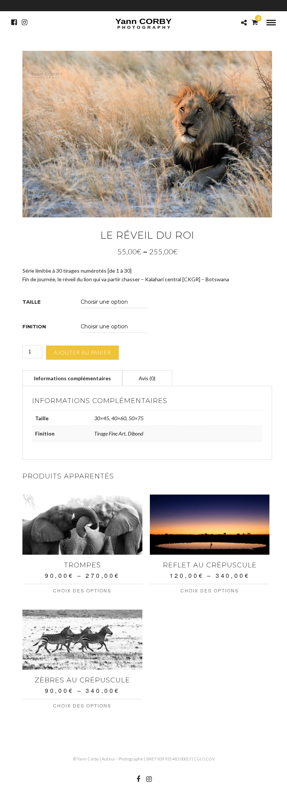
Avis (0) (147, 378)
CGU (198, 758)
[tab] (72, 378)
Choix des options (82, 590)
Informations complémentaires (72, 378)
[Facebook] (14, 22)
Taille (31, 302)
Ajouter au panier (82, 352)
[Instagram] (24, 22)
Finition (34, 326)
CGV (210, 758)
